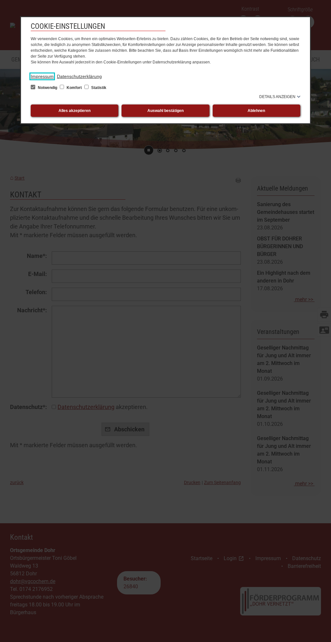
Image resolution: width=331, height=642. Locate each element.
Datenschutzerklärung (79, 76)
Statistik (98, 87)
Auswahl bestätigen (165, 110)
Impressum (42, 76)
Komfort (74, 87)
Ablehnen (256, 110)
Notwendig (47, 87)
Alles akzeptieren (75, 110)
